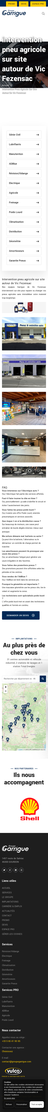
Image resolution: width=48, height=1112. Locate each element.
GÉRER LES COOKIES (12, 934)
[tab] (24, 491)
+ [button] (6, 687)
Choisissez (7, 1051)
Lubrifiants (15, 144)
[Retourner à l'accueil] (14, 13)
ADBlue (13, 164)
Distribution (15, 231)
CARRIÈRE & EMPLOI (12, 906)
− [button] (6, 691)
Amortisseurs (16, 251)
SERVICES (7, 892)
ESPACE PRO (38, 4)
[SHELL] (24, 809)
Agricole (13, 193)
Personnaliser (21, 1104)
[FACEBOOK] (10, 870)
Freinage (13, 202)
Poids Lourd (15, 212)
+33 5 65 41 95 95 (11, 1041)
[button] (20, 490)
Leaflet (20, 749)
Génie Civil (14, 134)
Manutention (16, 154)
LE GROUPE (7, 897)
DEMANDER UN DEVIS (18, 615)
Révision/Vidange (18, 173)
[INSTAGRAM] (21, 870)
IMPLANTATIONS (10, 901)
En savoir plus (9, 1098)
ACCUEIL (6, 888)
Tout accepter (36, 1104)
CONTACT (7, 915)
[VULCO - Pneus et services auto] (13, 1072)
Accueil (5, 85)
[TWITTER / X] (4, 870)
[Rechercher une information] (43, 13)
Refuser (9, 1104)
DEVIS (23, 4)
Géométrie (15, 241)
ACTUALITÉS (8, 911)
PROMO (11, 4)
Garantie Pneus (17, 260)
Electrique (14, 183)
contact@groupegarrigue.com (16, 1061)
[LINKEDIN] (15, 870)
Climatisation (16, 222)
